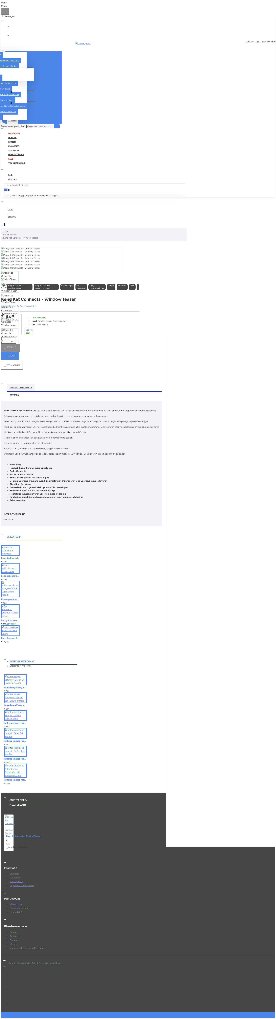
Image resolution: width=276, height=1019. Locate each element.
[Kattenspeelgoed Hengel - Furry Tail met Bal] (15, 733)
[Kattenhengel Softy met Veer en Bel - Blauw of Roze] (15, 697)
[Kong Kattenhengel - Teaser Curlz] (10, 568)
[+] (221, 592)
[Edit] (2, 20)
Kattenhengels (10, 235)
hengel (111, 286)
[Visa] (11, 974)
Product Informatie (21, 388)
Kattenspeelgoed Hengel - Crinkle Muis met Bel (15, 723)
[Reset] (5, 11)
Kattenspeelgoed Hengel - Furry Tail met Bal (15, 741)
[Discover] (11, 1004)
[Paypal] (11, 989)
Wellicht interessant (22, 661)
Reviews (14, 395)
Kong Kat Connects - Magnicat (10, 558)
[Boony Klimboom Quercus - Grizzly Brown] (10, 611)
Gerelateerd (14, 537)
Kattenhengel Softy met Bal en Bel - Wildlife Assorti (15, 687)
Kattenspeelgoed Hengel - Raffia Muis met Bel (15, 759)
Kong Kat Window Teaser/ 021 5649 (42, 287)
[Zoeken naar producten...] (57, 126)
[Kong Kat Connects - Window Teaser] (10, 825)
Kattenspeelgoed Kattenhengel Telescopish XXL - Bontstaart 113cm (15, 780)
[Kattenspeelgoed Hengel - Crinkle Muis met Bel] (15, 715)
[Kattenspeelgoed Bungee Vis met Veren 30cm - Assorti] (10, 589)
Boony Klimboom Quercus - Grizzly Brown (10, 620)
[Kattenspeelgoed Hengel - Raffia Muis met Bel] (15, 751)
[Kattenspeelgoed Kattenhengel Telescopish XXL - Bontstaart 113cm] (15, 771)
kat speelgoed (81, 287)
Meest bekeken (18, 805)
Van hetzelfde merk (20, 666)
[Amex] (11, 996)
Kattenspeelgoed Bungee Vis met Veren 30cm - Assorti (10, 599)
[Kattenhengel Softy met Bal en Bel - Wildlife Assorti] (15, 679)
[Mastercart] (11, 981)
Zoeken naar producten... (13, 126)
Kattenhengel (67, 286)
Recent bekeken (18, 800)
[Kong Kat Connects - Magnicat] (10, 550)
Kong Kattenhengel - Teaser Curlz (10, 576)
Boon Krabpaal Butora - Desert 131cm (10, 638)
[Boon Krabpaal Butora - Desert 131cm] (10, 630)
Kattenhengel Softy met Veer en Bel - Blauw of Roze (15, 705)
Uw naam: (9, 519)
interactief (122, 286)
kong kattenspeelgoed (97, 287)
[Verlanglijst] (74, 560)
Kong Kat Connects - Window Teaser (20, 238)
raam (132, 286)
